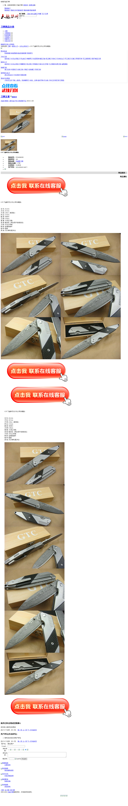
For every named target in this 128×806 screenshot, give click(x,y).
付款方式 (7, 41)
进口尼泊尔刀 (9, 75)
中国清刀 (14, 69)
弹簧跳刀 (36, 64)
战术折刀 (8, 64)
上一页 (24, 730)
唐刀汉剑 (8, 69)
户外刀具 (4, 56)
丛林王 (35, 13)
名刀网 (7, 790)
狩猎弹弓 (30, 53)
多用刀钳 (58, 64)
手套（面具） (16, 80)
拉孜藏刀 (32, 69)
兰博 (46, 13)
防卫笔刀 (30, 64)
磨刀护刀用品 (59, 80)
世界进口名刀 (5, 73)
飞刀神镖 (52, 64)
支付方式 (5, 774)
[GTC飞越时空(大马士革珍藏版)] (17, 135)
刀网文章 (5, 96)
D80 (31, 13)
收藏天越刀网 (5, 1)
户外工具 (52, 80)
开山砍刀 (23, 58)
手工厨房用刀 (87, 58)
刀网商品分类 (7, 27)
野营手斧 (79, 58)
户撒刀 (26, 69)
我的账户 (7, 8)
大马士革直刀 (15, 58)
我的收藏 (27, 10)
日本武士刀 (61, 58)
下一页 (29, 730)
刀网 (5, 31)
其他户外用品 (5, 78)
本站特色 (7, 786)
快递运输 (7, 781)
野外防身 (4, 51)
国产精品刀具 (96, 58)
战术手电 (41, 80)
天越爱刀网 (19, 161)
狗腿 (39, 13)
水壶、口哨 (33, 80)
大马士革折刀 (23, 46)
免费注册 (32, 5)
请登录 (25, 5)
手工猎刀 (68, 58)
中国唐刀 (7, 37)
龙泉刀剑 (20, 69)
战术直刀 (8, 58)
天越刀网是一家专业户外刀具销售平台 (13, 101)
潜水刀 (54, 58)
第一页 (20, 730)
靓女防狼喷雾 (21, 53)
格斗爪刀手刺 (43, 64)
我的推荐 (33, 10)
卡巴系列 (17, 75)
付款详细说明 (8, 776)
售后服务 (5, 768)
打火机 (46, 80)
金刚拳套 (65, 64)
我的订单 (14, 10)
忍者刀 (73, 58)
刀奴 (28, 13)
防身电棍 (7, 35)
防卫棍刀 (49, 58)
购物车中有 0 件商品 (7, 44)
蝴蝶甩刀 (23, 64)
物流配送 (5, 779)
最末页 (34, 730)
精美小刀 (15, 46)
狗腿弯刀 (7, 39)
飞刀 (43, 13)
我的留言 (20, 10)
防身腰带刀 (25, 80)
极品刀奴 (42, 58)
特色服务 (5, 784)
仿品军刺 (36, 58)
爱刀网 (12, 790)
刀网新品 (7, 33)
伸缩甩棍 (14, 53)
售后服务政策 (8, 770)
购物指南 (5, 763)
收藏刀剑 (4, 67)
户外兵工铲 (8, 80)
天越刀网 (11, 792)
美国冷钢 (23, 75)
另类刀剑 (38, 69)
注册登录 (7, 765)
